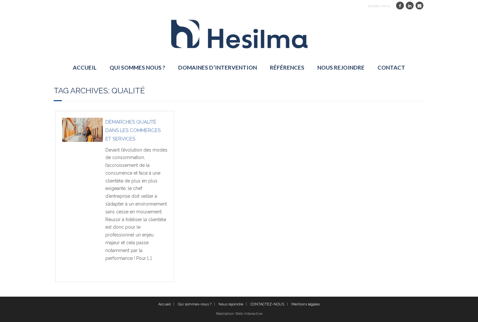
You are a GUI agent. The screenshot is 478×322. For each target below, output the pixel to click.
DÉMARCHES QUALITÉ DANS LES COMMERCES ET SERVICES (133, 130)
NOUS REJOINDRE (341, 67)
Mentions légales (305, 304)
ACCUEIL (85, 67)
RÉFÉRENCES (287, 67)
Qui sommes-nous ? (194, 304)
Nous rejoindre (231, 304)
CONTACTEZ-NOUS (267, 304)
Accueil (164, 304)
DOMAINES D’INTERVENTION (217, 67)
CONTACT (391, 67)
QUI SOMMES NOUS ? (137, 67)
